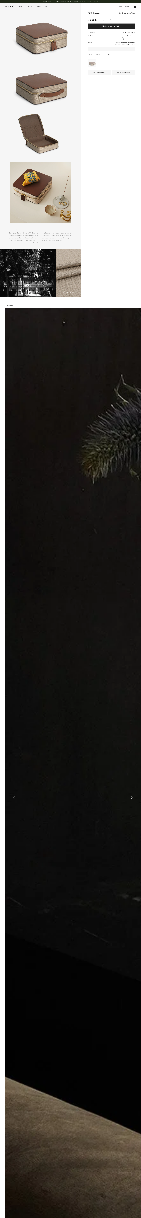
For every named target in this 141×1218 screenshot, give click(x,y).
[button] (14, 797)
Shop (20, 7)
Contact (120, 6)
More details (111, 49)
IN (134, 32)
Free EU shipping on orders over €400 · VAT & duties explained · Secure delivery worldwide (70, 2)
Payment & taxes (100, 72)
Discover (29, 7)
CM (132, 32)
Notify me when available (111, 26)
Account (127, 6)
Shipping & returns (125, 72)
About (38, 7)
